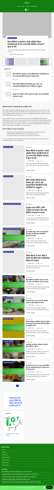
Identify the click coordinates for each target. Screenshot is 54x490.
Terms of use (5, 462)
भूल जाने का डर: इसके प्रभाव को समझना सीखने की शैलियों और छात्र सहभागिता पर (19, 476)
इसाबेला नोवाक (12, 54)
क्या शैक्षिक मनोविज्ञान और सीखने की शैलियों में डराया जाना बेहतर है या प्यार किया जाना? (20, 474)
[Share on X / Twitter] (28, 10)
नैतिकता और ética (8, 252)
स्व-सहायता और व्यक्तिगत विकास (12, 204)
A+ (2, 487)
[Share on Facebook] (26, 10)
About (23, 6)
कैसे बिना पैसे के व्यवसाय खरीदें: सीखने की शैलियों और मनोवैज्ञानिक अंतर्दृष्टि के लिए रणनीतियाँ (21, 482)
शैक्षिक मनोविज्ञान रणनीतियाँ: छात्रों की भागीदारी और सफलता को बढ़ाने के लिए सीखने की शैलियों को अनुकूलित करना (38, 323)
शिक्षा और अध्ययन (12, 38)
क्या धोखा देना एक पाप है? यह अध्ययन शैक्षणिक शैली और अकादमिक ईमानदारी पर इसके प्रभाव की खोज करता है (37, 367)
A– (6, 487)
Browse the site (6, 457)
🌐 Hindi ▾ (49, 487)
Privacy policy (5, 460)
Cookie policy (5, 465)
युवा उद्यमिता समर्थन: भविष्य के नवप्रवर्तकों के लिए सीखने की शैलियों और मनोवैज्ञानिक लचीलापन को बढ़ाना (37, 234)
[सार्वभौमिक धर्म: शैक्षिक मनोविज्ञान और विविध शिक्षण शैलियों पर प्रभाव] (14, 349)
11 (32, 385)
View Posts (34, 6)
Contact (28, 6)
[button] (4, 61)
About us (4, 452)
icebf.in (27, 3)
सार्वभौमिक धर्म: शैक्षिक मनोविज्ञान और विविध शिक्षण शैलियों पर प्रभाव (16, 479)
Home (18, 6)
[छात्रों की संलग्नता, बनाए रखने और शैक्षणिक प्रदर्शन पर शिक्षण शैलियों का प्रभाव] (14, 305)
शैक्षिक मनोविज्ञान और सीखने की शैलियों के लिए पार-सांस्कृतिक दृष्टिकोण (17, 471)
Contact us (5, 454)
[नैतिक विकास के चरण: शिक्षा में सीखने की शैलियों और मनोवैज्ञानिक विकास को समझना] (14, 261)
